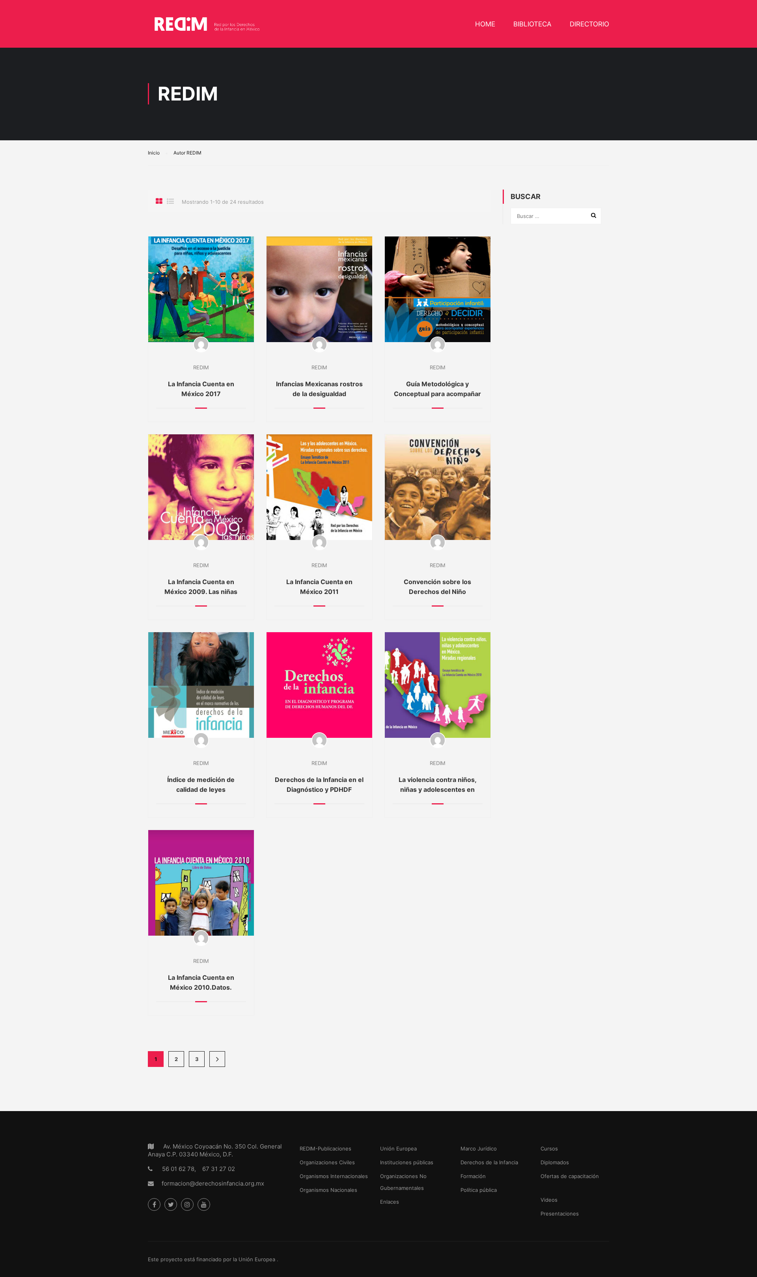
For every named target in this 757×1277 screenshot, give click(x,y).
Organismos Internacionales (334, 1176)
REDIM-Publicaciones (325, 1148)
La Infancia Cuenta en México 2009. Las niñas (200, 587)
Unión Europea (398, 1148)
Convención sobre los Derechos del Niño (437, 587)
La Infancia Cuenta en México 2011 (319, 587)
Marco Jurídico (479, 1148)
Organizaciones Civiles (327, 1162)
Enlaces (389, 1202)
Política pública (479, 1190)
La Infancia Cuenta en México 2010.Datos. (201, 982)
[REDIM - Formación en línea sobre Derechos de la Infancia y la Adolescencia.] (207, 28)
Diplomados (555, 1162)
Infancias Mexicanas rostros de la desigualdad (319, 389)
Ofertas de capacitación (570, 1176)
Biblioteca (532, 24)
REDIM (201, 367)
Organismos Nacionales (328, 1190)
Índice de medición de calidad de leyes (201, 784)
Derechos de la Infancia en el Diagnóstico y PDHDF (319, 784)
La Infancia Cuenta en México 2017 (201, 389)
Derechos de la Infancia (489, 1162)
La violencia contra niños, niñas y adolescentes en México (438, 789)
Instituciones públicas (406, 1162)
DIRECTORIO (589, 24)
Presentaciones (560, 1213)
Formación (473, 1176)
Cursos (549, 1148)
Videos (549, 1200)
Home (485, 24)
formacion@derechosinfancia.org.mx (213, 1183)
